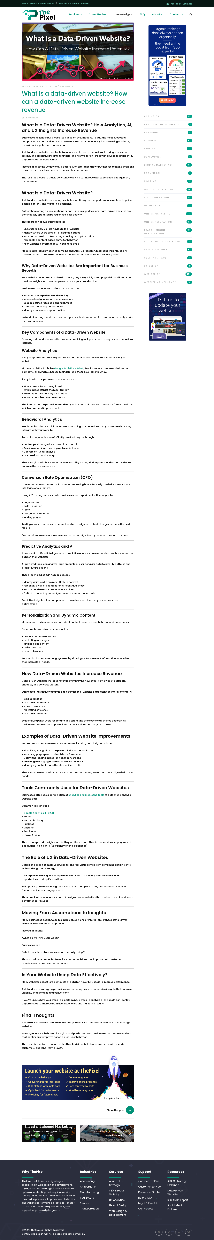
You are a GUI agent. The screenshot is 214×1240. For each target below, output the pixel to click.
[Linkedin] (178, 1232)
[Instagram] (168, 1232)
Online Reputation (167, 221)
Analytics (167, 116)
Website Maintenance (167, 282)
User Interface (167, 257)
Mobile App (167, 205)
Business (167, 140)
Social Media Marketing (167, 241)
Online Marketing (167, 213)
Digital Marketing (167, 164)
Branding (167, 132)
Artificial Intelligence (167, 124)
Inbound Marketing (167, 189)
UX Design (167, 265)
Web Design (66, 86)
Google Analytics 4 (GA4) (39, 813)
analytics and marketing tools (86, 795)
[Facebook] (158, 1232)
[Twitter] (188, 1232)
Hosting (167, 181)
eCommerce (167, 173)
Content (167, 148)
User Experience (167, 249)
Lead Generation (167, 197)
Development (167, 156)
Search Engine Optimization (39, 86)
